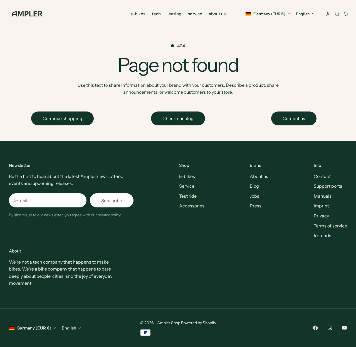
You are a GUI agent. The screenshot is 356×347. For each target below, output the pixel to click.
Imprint (321, 206)
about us (217, 13)
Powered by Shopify (198, 322)
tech (156, 13)
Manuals (323, 196)
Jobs (254, 196)
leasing (174, 13)
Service (186, 186)
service (195, 13)
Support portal (328, 186)
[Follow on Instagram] (330, 328)
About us (259, 176)
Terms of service (330, 226)
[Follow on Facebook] (315, 328)
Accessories (191, 206)
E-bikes (187, 176)
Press (255, 206)
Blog (254, 186)
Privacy (321, 216)
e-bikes (137, 13)
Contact (322, 176)
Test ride (188, 196)
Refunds (322, 235)
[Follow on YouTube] (344, 328)
